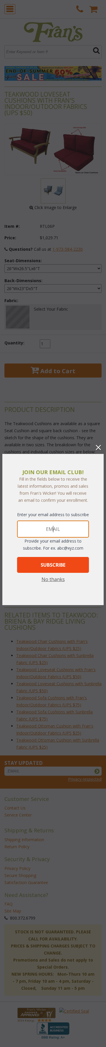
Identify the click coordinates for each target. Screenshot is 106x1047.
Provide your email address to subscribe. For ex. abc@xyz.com (53, 544)
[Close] (98, 447)
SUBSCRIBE (53, 565)
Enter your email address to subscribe (53, 514)
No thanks (53, 579)
